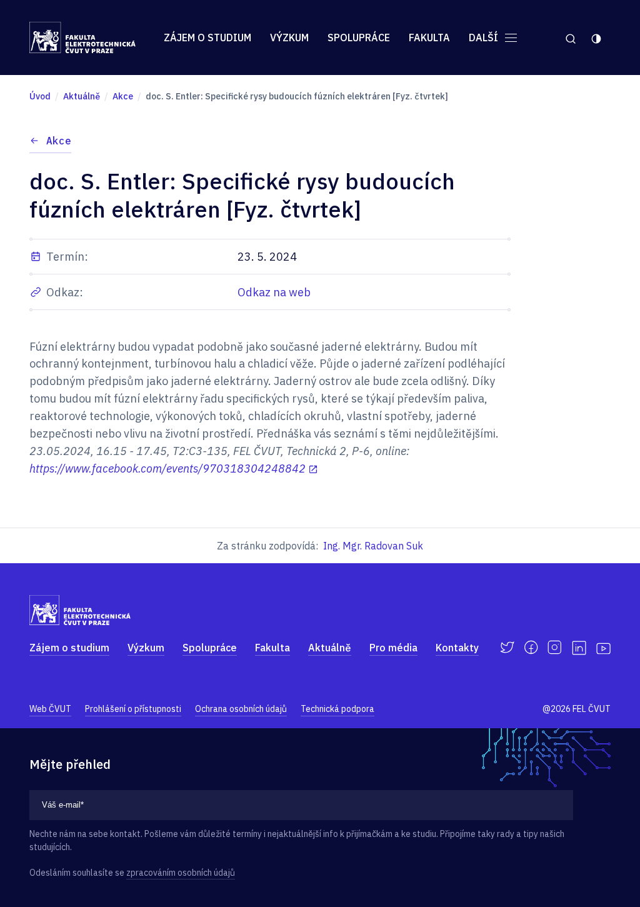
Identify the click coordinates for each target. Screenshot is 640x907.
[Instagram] (555, 647)
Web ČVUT (50, 708)
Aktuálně (329, 647)
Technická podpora (337, 708)
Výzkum (289, 37)
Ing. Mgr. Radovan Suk (373, 545)
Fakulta (429, 37)
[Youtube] (603, 647)
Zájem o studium (207, 37)
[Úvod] (82, 38)
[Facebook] (531, 647)
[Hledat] (570, 37)
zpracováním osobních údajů (180, 872)
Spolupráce (359, 37)
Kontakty (457, 647)
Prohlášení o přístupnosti (133, 708)
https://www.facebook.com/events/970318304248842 (167, 468)
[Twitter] (507, 647)
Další (485, 37)
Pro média (393, 647)
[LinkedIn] (579, 648)
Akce (58, 140)
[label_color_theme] (597, 37)
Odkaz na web (274, 292)
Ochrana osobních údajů (241, 708)
